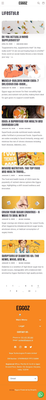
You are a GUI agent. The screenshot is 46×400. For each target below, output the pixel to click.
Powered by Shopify (28, 390)
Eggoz (17, 390)
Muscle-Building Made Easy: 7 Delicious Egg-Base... (20, 82)
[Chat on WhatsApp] (40, 394)
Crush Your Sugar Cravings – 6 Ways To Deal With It (21, 214)
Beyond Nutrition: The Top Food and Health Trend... (21, 170)
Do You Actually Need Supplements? (15, 38)
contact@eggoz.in (25, 340)
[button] (2, 3)
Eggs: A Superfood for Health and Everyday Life (22, 123)
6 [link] (38, 286)
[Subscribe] (35, 378)
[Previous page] (6, 285)
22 (29, 291)
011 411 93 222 (27, 337)
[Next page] (35, 291)
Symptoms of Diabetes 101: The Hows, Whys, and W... (20, 257)
